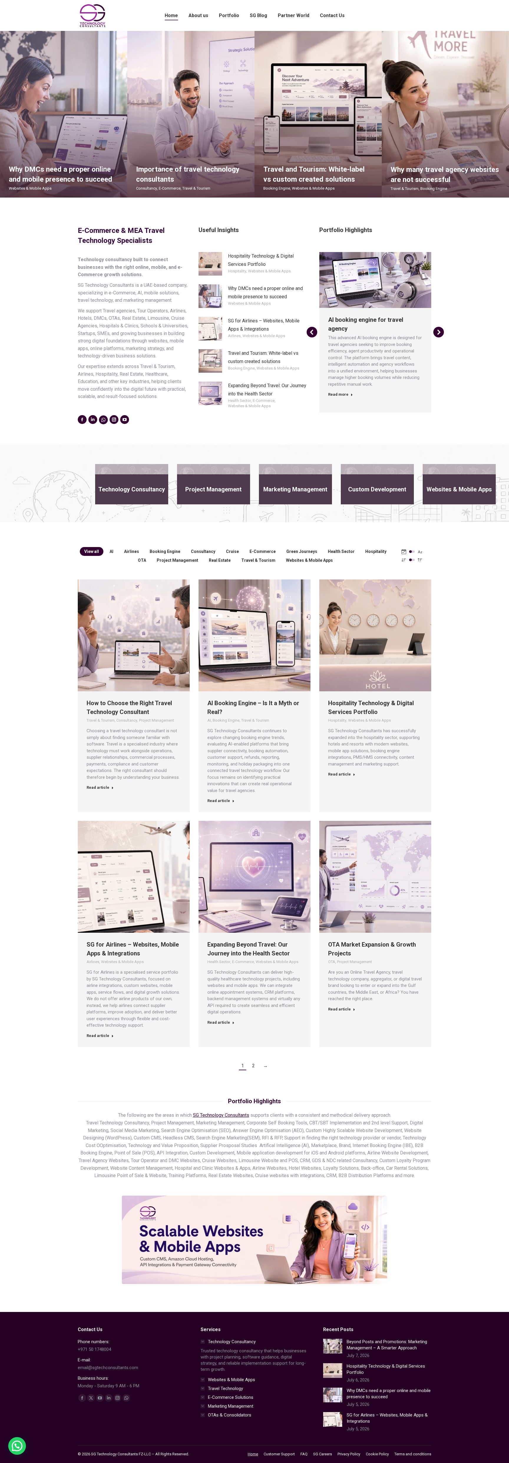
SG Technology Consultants (221, 1115)
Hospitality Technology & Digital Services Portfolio (386, 1369)
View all (91, 551)
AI (111, 551)
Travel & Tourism (196, 188)
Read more (338, 385)
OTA (142, 560)
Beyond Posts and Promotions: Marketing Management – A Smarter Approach (387, 1345)
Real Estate (220, 560)
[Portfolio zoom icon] (375, 280)
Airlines (234, 336)
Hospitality (237, 271)
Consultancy (146, 188)
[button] (312, 332)
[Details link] (391, 280)
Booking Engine (276, 188)
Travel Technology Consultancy (370, 319)
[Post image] (332, 1346)
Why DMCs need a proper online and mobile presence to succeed (389, 1393)
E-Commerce (170, 188)
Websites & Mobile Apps (30, 188)
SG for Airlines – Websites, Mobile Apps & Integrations (387, 1418)
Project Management (177, 560)
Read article (98, 787)
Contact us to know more (359, 280)
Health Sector (239, 400)
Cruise (232, 551)
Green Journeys (301, 551)
